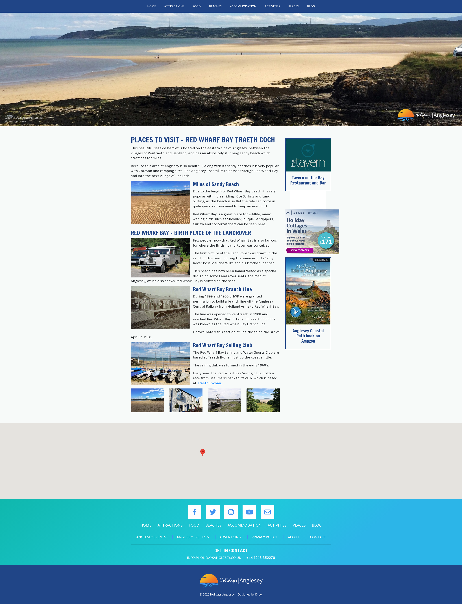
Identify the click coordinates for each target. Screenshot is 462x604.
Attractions (174, 6)
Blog (311, 6)
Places (293, 6)
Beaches (215, 6)
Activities (272, 6)
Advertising (230, 537)
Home (151, 6)
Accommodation (243, 6)
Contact (318, 537)
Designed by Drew (250, 594)
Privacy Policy (264, 537)
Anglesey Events (151, 537)
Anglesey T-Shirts (193, 537)
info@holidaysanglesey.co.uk (214, 557)
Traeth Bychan (209, 383)
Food (197, 6)
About (293, 537)
